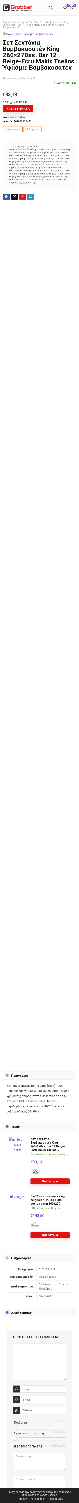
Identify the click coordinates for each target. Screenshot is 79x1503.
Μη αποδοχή (38, 1498)
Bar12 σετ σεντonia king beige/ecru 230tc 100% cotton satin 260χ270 (47, 1200)
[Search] (50, 8)
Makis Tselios (17, 117)
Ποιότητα (20, 1422)
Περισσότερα (55, 1498)
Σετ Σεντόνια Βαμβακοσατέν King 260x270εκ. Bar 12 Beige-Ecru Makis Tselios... (47, 1144)
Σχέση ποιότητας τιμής (29, 1433)
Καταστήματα (18, 109)
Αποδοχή (23, 1498)
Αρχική (7, 22)
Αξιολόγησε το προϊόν (14, 78)
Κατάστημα (20, 22)
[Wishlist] (65, 8)
